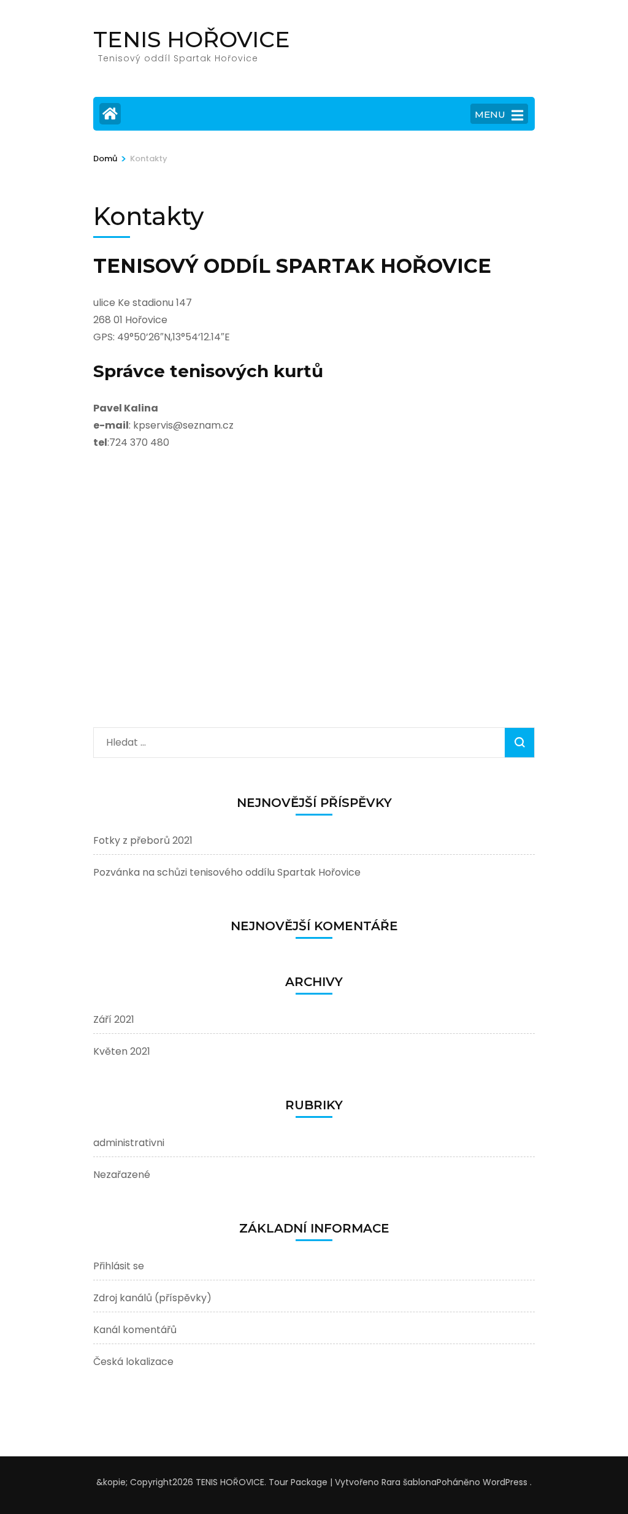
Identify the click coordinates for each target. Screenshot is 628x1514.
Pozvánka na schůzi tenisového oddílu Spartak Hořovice (227, 872)
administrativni (128, 1143)
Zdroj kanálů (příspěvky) (152, 1298)
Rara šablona (409, 1482)
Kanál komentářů (135, 1330)
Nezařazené (121, 1175)
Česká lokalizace (133, 1362)
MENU (490, 114)
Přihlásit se (118, 1266)
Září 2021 (113, 1019)
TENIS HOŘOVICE (191, 39)
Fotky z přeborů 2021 (143, 840)
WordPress (505, 1482)
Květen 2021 (121, 1051)
